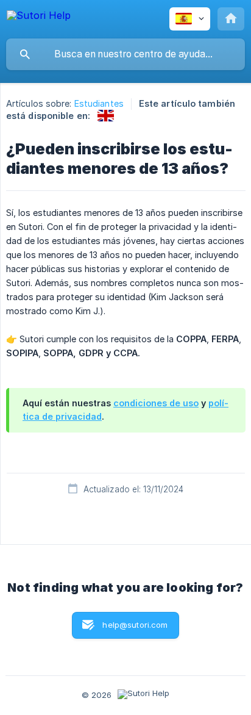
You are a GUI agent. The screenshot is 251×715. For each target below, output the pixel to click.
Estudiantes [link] (99, 103)
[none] (39, 17)
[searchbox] (125, 54)
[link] (105, 115)
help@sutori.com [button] (135, 625)
